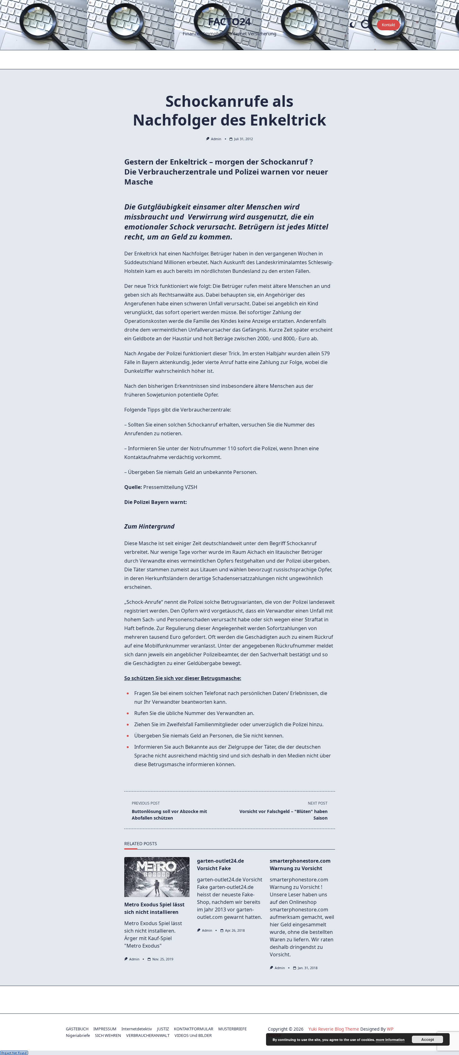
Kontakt (388, 24)
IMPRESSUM (104, 1029)
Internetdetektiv (136, 1029)
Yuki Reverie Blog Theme (333, 1029)
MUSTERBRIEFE (232, 1029)
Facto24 (229, 21)
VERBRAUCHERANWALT (148, 1035)
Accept (427, 1039)
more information (390, 1039)
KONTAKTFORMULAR (193, 1029)
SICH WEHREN (108, 1035)
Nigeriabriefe (78, 1035)
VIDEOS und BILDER (193, 1035)
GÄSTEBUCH (77, 1029)
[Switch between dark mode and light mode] (352, 25)
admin (216, 139)
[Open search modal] (366, 25)
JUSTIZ (163, 1029)
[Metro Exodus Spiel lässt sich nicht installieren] (157, 877)
